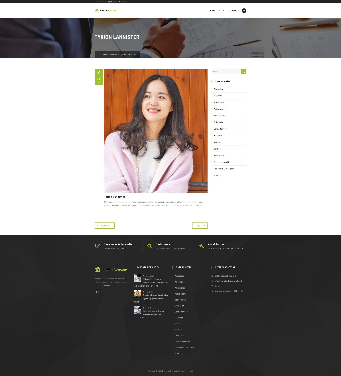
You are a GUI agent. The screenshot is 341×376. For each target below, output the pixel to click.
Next (199, 226)
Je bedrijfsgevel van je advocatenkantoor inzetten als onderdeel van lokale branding (151, 282)
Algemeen (218, 96)
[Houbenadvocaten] (106, 10)
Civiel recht (218, 122)
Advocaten (218, 89)
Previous (105, 226)
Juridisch (218, 149)
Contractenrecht (220, 129)
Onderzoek (163, 244)
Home (212, 11)
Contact (233, 11)
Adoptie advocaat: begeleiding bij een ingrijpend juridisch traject (151, 298)
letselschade (219, 155)
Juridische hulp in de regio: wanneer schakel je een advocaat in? (149, 314)
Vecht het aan (217, 244)
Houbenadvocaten (169, 371)
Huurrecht (218, 136)
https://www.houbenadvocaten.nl (228, 281)
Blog (222, 11)
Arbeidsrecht (219, 102)
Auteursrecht (219, 109)
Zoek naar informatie (118, 244)
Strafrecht (218, 175)
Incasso (217, 142)
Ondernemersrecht (221, 162)
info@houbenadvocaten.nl (116, 2)
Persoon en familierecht (224, 169)
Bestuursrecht (219, 116)
